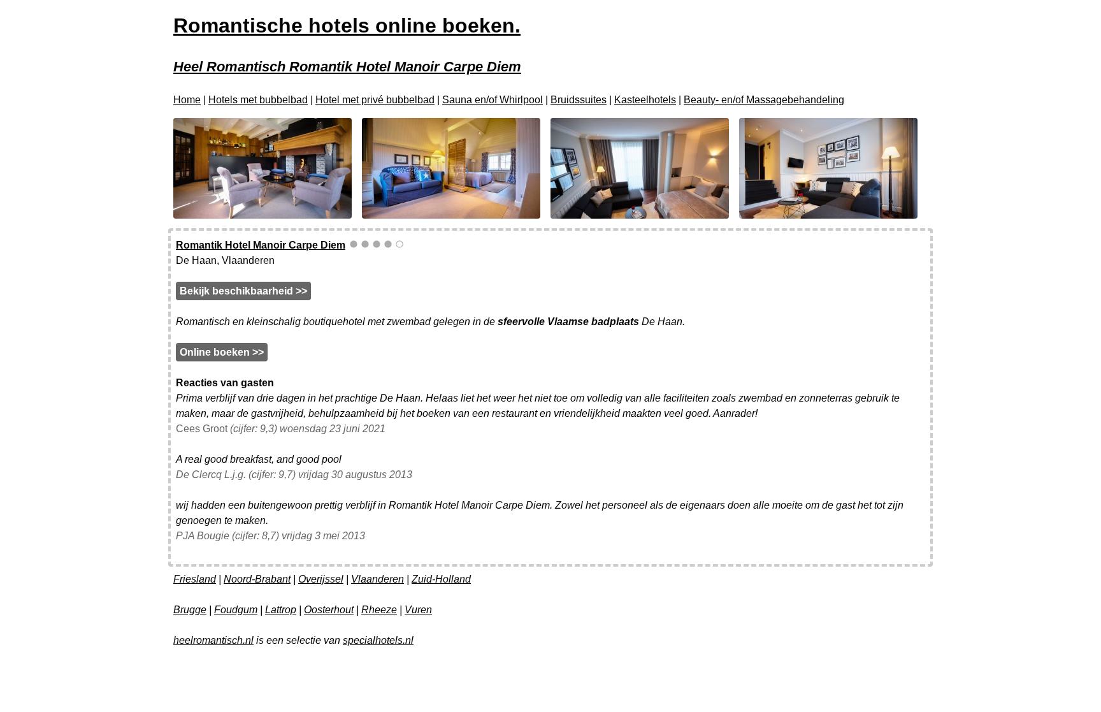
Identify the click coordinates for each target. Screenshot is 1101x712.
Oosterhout (329, 609)
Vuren (418, 609)
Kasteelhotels (645, 99)
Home (187, 99)
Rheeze (379, 609)
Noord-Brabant (257, 579)
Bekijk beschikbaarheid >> (243, 291)
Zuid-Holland (441, 579)
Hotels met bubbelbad (258, 99)
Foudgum (235, 609)
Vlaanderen (377, 579)
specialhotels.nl (378, 640)
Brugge (189, 609)
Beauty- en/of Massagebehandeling (764, 99)
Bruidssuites (578, 99)
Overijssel (320, 579)
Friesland (194, 579)
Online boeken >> (222, 352)
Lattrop (280, 609)
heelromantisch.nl (213, 640)
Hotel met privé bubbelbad (375, 99)
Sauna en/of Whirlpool (492, 99)
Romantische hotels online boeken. (347, 25)
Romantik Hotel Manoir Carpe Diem (260, 245)
